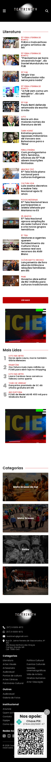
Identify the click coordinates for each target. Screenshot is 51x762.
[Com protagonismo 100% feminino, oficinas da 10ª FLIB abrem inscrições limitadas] (11, 156)
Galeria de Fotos (11, 697)
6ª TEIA (24, 235)
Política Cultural (35, 660)
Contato (7, 716)
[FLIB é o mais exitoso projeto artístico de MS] (11, 42)
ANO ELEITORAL (15, 392)
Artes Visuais (9, 664)
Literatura (8, 660)
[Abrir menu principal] (4, 11)
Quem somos (10, 712)
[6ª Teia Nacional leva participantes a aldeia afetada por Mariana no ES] (11, 205)
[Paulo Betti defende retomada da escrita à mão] (11, 106)
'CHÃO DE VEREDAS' (17, 383)
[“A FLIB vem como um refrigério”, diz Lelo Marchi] (11, 91)
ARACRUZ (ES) (27, 169)
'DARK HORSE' (27, 130)
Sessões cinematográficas (36, 669)
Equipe (6, 720)
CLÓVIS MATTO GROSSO (32, 260)
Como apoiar (10, 724)
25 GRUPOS (26, 216)
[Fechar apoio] (47, 712)
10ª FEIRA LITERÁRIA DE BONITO (31, 38)
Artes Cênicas (10, 679)
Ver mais (25, 300)
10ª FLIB (24, 72)
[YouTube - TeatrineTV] (9, 736)
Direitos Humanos (36, 678)
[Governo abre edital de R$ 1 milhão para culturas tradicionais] (11, 280)
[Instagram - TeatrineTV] (14, 736)
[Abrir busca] (46, 10)
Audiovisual (8, 671)
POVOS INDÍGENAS (29, 199)
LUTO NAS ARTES (16, 356)
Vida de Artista (34, 674)
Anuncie (7, 708)
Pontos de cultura (12, 675)
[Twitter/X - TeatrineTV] (4, 736)
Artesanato (9, 668)
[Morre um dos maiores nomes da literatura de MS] (11, 120)
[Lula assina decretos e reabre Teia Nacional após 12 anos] (11, 188)
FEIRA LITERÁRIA (28, 150)
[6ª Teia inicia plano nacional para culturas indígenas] (11, 173)
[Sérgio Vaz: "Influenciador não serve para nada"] (11, 76)
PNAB (23, 276)
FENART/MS (14, 365)
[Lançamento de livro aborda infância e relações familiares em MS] (11, 265)
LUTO (23, 116)
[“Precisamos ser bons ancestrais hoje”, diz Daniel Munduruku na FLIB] (11, 59)
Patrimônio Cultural (13, 683)
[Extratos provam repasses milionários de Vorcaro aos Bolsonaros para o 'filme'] (11, 137)
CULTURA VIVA (27, 183)
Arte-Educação (35, 681)
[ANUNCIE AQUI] (25, 326)
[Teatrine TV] (25, 10)
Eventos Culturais (36, 664)
